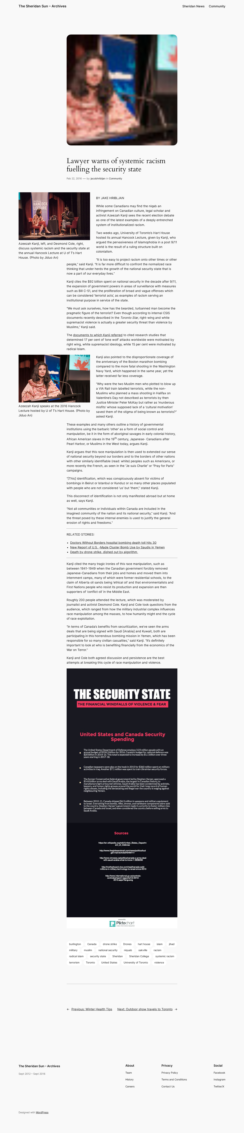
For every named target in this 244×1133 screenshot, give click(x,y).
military (73, 950)
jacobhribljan (98, 178)
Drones (127, 944)
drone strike (110, 944)
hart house (144, 944)
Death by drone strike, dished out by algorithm (104, 552)
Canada (91, 944)
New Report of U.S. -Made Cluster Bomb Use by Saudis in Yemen (117, 547)
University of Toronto (136, 962)
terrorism (74, 962)
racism (157, 950)
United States (109, 962)
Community (115, 178)
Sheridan (117, 956)
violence (159, 962)
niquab (128, 950)
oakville (142, 950)
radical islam (76, 956)
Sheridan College (139, 956)
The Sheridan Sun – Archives (42, 6)
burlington (75, 944)
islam (160, 944)
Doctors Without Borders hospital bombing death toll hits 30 (113, 542)
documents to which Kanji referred (98, 335)
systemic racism (164, 956)
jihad (172, 944)
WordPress (42, 1112)
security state (98, 956)
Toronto (90, 962)
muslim (88, 950)
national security (108, 950)
